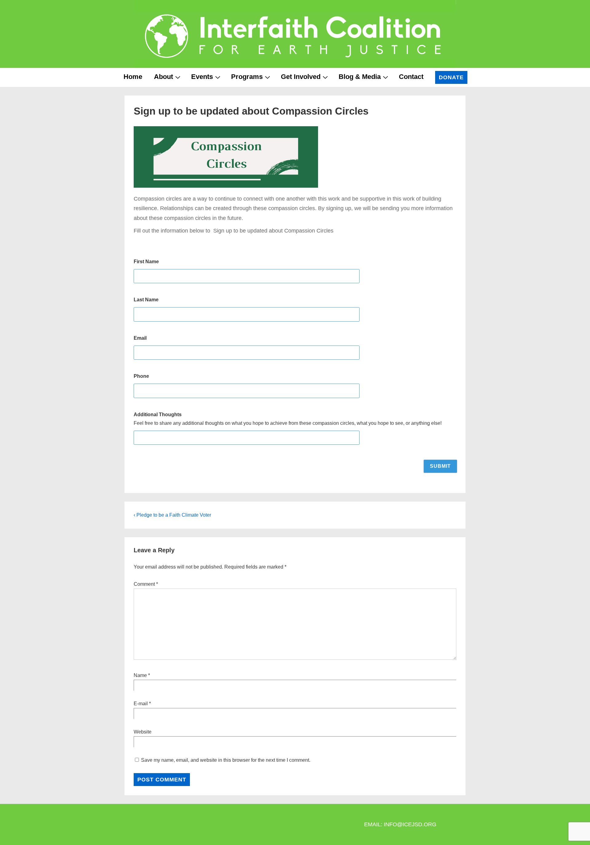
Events (202, 76)
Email (140, 338)
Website (142, 731)
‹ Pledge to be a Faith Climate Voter (172, 515)
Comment (146, 584)
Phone (141, 376)
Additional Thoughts (158, 414)
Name (140, 675)
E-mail (141, 703)
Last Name (146, 299)
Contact (411, 76)
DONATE (451, 77)
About (163, 76)
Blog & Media (360, 76)
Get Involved (301, 76)
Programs (247, 76)
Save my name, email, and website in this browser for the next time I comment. (225, 760)
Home (133, 76)
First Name (146, 261)
